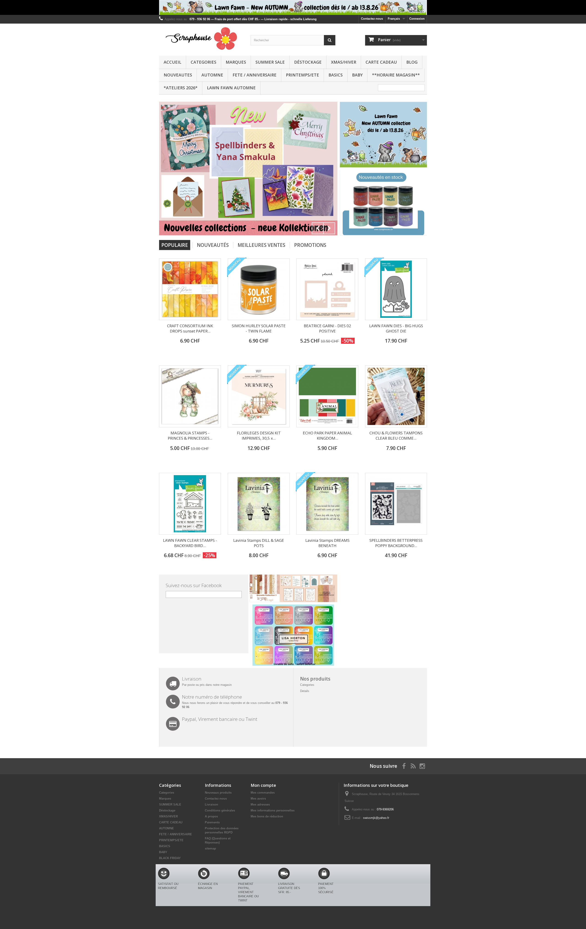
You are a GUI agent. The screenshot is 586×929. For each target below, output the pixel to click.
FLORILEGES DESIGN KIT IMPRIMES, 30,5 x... (259, 435)
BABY (357, 75)
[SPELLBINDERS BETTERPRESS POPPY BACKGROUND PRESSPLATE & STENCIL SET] (396, 503)
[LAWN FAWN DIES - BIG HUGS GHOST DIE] (396, 289)
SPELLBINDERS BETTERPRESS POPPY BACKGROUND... (396, 543)
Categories (203, 62)
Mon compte (263, 785)
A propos (211, 816)
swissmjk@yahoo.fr (376, 818)
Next (329, 228)
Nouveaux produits (218, 792)
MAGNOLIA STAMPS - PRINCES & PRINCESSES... (190, 435)
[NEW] (383, 134)
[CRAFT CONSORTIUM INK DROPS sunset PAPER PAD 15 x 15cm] (190, 289)
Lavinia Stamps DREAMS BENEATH (327, 543)
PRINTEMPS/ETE (302, 75)
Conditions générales (220, 810)
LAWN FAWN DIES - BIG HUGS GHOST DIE (396, 328)
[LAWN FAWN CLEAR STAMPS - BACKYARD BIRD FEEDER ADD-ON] (190, 503)
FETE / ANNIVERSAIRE (255, 75)
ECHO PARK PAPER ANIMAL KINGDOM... (327, 435)
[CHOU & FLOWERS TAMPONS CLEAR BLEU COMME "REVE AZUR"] (396, 396)
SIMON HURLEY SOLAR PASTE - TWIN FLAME (259, 328)
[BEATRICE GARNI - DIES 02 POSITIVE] (327, 289)
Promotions (310, 245)
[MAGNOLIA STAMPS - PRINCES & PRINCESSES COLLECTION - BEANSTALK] (190, 396)
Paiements (212, 822)
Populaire (174, 245)
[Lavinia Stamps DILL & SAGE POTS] (258, 503)
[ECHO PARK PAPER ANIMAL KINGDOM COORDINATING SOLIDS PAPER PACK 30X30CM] (327, 396)
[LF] (293, 7)
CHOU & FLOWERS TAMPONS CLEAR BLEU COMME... (396, 435)
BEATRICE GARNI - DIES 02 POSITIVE (327, 328)
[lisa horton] (293, 635)
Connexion (417, 18)
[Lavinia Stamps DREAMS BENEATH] (327, 503)
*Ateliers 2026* (181, 87)
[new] (195, 169)
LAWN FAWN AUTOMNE (231, 87)
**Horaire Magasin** (396, 75)
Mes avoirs (258, 798)
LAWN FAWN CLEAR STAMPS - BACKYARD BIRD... (190, 543)
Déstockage (308, 62)
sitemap (210, 848)
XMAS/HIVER (343, 62)
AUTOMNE (212, 75)
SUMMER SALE (270, 62)
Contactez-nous (372, 18)
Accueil (172, 62)
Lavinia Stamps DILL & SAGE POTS (258, 543)
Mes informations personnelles (273, 810)
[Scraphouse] (201, 38)
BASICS (335, 75)
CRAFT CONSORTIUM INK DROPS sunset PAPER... (190, 328)
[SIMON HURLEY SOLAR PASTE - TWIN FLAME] (258, 289)
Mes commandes (263, 792)
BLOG (412, 62)
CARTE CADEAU (381, 62)
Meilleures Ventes (261, 245)
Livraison (211, 804)
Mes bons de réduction (267, 816)
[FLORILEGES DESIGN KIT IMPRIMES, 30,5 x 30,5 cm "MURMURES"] (258, 396)
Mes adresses (260, 804)
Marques (236, 62)
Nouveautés (213, 245)
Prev (318, 228)
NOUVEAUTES (178, 75)
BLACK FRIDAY (170, 858)
